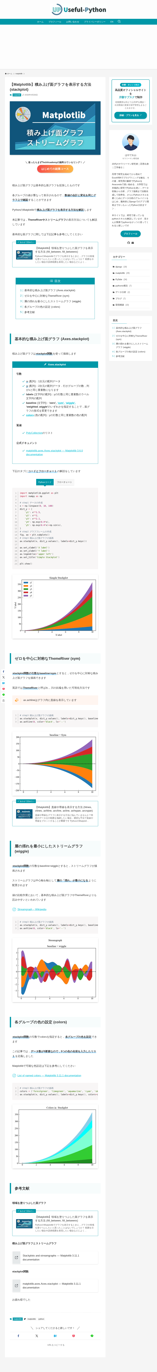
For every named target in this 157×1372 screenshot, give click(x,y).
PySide (121, 279)
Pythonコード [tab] (45, 482)
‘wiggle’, (70, 402)
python (41, 1319)
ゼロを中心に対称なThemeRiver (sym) (46, 295)
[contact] (132, 242)
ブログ (120, 298)
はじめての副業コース (55, 168)
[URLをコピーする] (3, 700)
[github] (128, 242)
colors (30, 415)
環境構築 (122, 305)
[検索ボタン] (119, 22)
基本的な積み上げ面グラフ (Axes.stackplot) (49, 290)
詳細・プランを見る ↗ (131, 115)
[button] (18, 1335)
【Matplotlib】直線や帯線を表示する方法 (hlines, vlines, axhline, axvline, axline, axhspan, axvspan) (64, 809)
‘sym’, (61, 402)
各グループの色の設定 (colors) (42, 306)
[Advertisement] (78, 47)
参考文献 (29, 312)
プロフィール (131, 233)
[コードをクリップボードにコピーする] (94, 494)
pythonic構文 (123, 285)
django (121, 266)
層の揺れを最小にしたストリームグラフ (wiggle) (52, 301)
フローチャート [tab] (64, 482)
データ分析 (122, 292)
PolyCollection (34, 432)
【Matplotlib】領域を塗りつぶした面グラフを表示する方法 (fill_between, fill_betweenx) (64, 250)
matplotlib (16, 95)
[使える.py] (78, 9)
